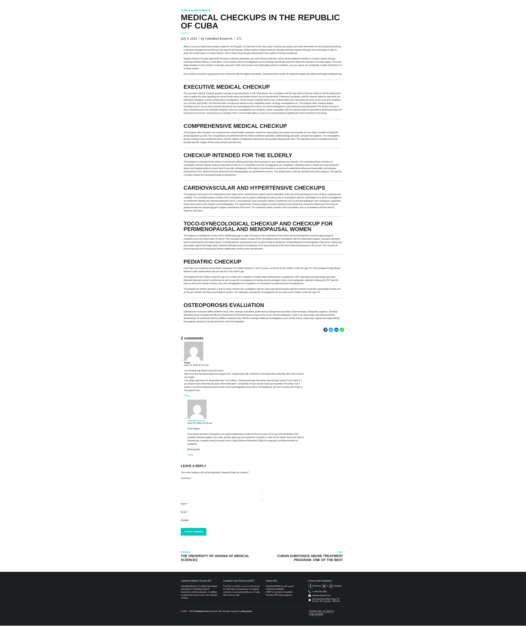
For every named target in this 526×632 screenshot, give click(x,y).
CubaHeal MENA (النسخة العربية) (280, 586)
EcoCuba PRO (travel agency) (279, 595)
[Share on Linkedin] (336, 330)
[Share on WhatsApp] (342, 330)
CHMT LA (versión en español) (279, 592)
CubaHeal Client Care (196, 421)
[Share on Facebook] (325, 330)
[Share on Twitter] (331, 330)
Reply (187, 396)
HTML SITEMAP (316, 614)
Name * (184, 504)
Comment (186, 478)
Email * (184, 512)
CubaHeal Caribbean (275, 589)
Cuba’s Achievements (195, 10)
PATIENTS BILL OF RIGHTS (321, 611)
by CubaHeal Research (216, 38)
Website (185, 520)
